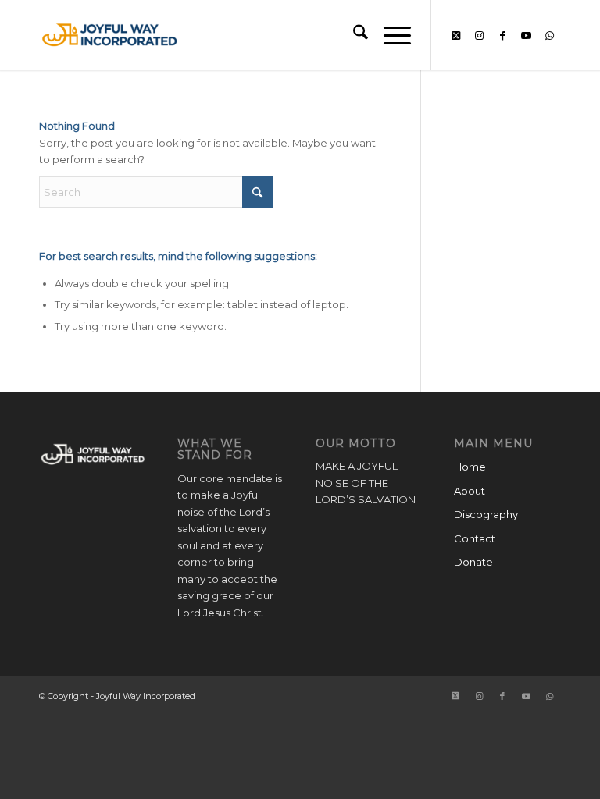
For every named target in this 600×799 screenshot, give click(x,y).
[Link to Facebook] (502, 35)
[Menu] (389, 35)
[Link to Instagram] (479, 35)
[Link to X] (455, 35)
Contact (474, 538)
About (469, 491)
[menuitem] (353, 35)
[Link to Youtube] (526, 35)
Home (470, 466)
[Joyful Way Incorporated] (109, 35)
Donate (473, 562)
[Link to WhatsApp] (549, 35)
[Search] (353, 35)
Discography (486, 514)
